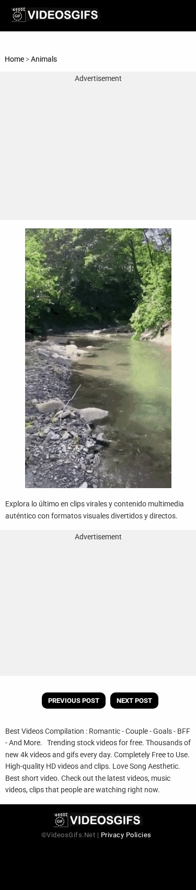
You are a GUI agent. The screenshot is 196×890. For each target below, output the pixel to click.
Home (14, 59)
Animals (44, 59)
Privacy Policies (126, 835)
